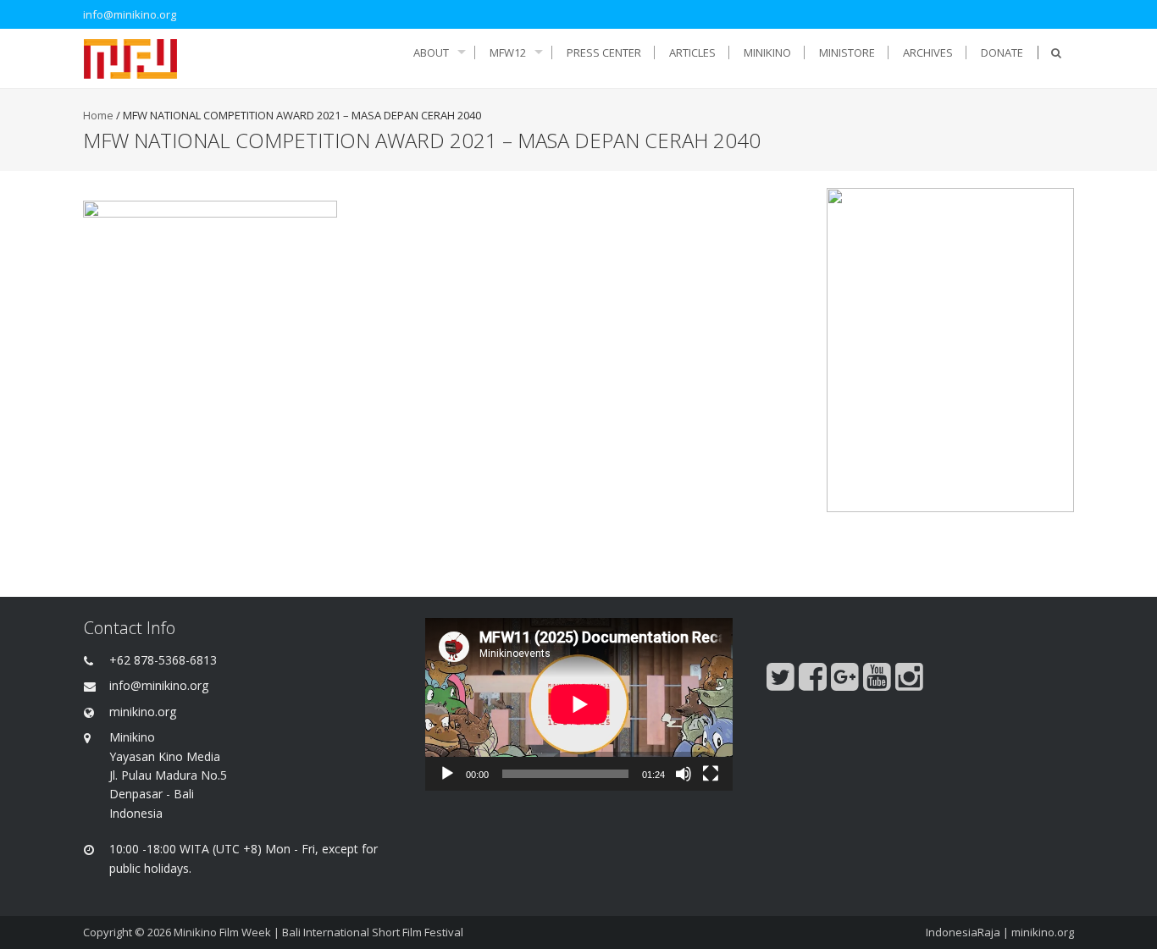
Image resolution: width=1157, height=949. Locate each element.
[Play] (447, 773)
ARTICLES (692, 52)
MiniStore (847, 52)
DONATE (1002, 52)
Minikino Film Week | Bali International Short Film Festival (318, 932)
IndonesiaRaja (963, 932)
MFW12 (508, 52)
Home (98, 115)
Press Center (604, 52)
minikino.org (1042, 932)
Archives (928, 52)
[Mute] (683, 773)
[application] (579, 704)
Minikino (767, 52)
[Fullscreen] (710, 773)
